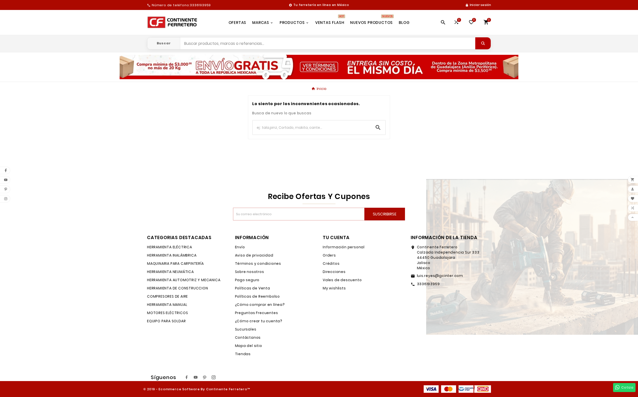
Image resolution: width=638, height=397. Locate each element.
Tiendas (243, 353)
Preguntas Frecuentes (256, 312)
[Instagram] (213, 377)
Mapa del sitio (248, 345)
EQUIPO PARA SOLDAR (166, 321)
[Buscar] (483, 43)
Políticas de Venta (252, 288)
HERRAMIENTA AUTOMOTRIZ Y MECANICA (183, 279)
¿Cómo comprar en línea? (260, 304)
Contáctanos (248, 337)
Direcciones (334, 271)
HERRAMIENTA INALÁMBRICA (171, 255)
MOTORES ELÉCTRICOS (167, 312)
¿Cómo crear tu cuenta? (259, 321)
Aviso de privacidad (254, 255)
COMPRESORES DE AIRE (167, 296)
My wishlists (334, 288)
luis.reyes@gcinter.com (440, 275)
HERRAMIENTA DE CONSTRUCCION (177, 288)
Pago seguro (247, 279)
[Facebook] (186, 377)
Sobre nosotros (249, 271)
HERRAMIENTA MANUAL (167, 304)
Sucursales (245, 329)
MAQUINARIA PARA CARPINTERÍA (175, 263)
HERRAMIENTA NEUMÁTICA (170, 271)
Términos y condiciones (258, 263)
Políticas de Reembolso (257, 296)
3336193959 (428, 283)
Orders (329, 255)
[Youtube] (195, 377)
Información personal (344, 247)
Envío (240, 247)
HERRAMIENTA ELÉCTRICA (169, 247)
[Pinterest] (204, 377)
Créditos (331, 263)
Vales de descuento (342, 279)
